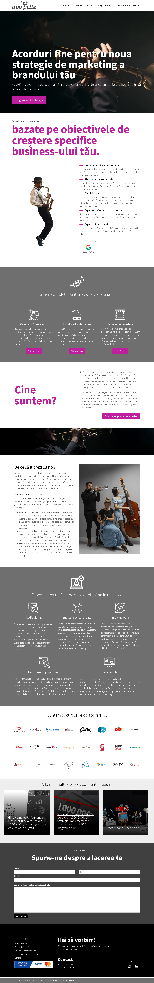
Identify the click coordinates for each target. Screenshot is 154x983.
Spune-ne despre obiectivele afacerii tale (32, 885)
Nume (17, 868)
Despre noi (67, 5)
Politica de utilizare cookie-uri (27, 954)
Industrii (90, 5)
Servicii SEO (61, 980)
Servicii (79, 5)
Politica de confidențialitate (26, 950)
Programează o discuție (29, 100)
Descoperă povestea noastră (121, 416)
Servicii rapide (124, 5)
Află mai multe (34, 351)
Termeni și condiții (22, 947)
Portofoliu (109, 5)
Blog (100, 5)
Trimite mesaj (20, 916)
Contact (136, 5)
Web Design (16, 980)
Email (17, 876)
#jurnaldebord (21, 943)
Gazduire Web (38, 980)
